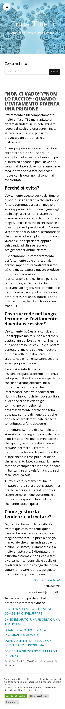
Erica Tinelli (33, 24)
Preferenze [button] (11, 702)
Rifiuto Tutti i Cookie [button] (38, 695)
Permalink (11, 665)
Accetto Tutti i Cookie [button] (15, 695)
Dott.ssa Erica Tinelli (47, 580)
